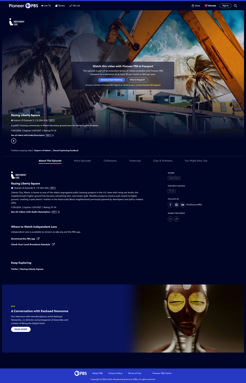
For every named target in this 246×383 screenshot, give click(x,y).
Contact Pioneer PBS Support (148, 85)
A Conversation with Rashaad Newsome (39, 311)
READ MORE (21, 329)
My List (76, 5)
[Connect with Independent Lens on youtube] (182, 204)
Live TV (47, 5)
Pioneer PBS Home (162, 373)
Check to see (128, 85)
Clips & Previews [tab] (162, 160)
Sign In (225, 6)
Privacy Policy (115, 373)
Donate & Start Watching (111, 80)
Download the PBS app (23, 238)
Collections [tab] (110, 160)
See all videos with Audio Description (30, 135)
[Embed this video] (170, 218)
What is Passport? (137, 80)
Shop (197, 5)
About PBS (97, 373)
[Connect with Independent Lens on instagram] (176, 204)
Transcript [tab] (135, 160)
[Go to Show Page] (126, 21)
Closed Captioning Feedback (65, 150)
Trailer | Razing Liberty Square (27, 269)
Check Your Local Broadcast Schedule (31, 244)
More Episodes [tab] (82, 160)
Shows (61, 5)
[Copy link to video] (176, 218)
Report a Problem (42, 150)
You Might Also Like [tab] (196, 160)
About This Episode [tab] (50, 160)
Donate (212, 5)
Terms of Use (134, 373)
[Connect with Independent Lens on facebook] (170, 204)
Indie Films (174, 178)
